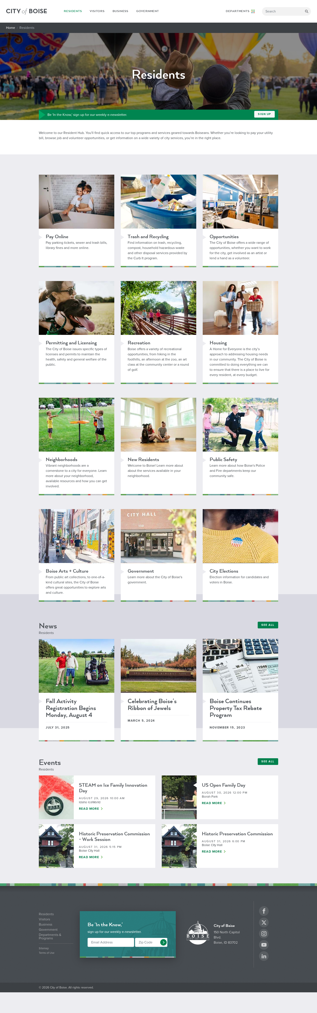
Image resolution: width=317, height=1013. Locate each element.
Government (147, 11)
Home (10, 28)
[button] (163, 942)
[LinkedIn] (264, 957)
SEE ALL (268, 625)
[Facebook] (264, 912)
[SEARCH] (306, 11)
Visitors (97, 11)
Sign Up (264, 114)
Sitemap (44, 948)
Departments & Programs (50, 936)
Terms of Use (46, 953)
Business (120, 11)
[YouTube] (264, 945)
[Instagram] (264, 934)
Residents (73, 12)
